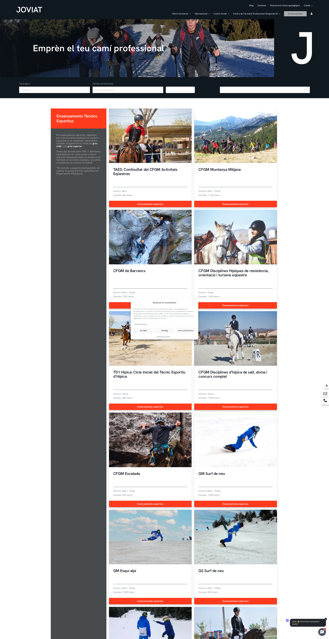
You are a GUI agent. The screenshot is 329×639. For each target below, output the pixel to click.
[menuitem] (308, 5)
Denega (164, 330)
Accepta (143, 330)
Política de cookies (163, 336)
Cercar (180, 91)
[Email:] (325, 394)
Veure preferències (186, 330)
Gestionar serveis (141, 324)
